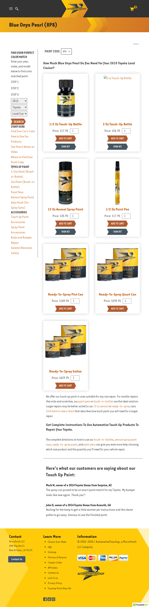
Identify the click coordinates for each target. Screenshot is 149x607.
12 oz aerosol (101, 406)
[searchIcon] (16, 8)
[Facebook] (45, 598)
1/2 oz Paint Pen (117, 209)
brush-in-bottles (103, 401)
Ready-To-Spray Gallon (65, 371)
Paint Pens (17, 192)
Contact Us (16, 559)
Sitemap (52, 552)
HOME (135, 44)
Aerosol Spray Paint (22, 197)
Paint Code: (53, 51)
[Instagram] (53, 598)
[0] (131, 10)
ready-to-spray (121, 406)
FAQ (50, 547)
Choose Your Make (57, 541)
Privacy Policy (55, 583)
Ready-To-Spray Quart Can (117, 294)
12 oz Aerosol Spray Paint (65, 209)
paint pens (84, 401)
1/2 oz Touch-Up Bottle (65, 124)
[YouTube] (49, 598)
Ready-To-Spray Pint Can (65, 294)
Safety (15, 253)
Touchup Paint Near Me (59, 588)
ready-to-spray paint (65, 444)
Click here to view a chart (60, 411)
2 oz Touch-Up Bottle (117, 124)
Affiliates (53, 567)
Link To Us (53, 578)
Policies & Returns (57, 557)
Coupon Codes (55, 562)
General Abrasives (21, 248)
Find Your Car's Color (23, 131)
